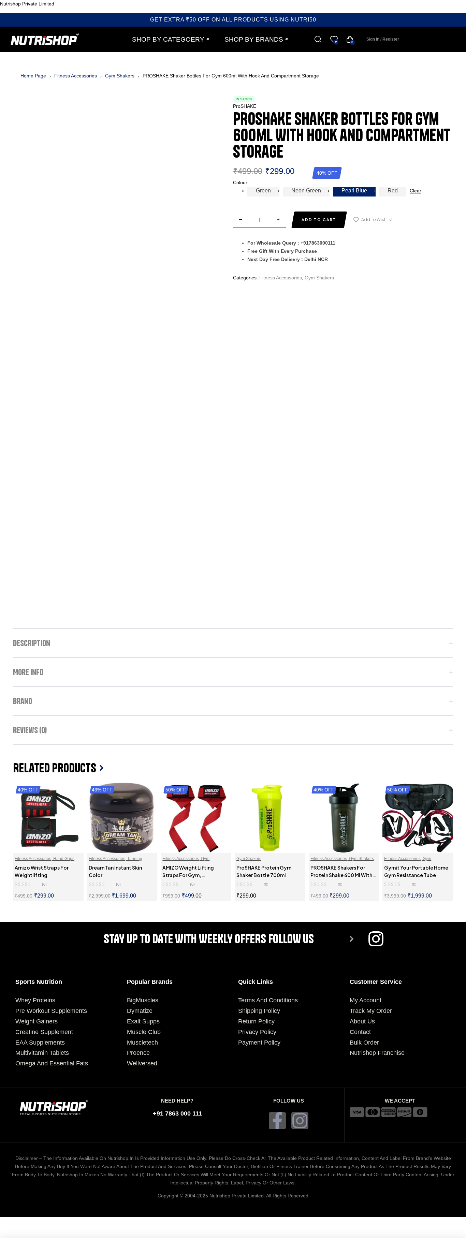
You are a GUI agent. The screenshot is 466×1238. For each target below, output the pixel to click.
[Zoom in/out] (15, 1222)
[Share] (78, 1222)
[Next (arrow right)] (46, 1233)
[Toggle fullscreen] (46, 1222)
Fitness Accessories (75, 75)
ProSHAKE (244, 106)
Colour (240, 182)
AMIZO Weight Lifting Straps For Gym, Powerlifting (188, 875)
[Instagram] (299, 1120)
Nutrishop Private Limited (27, 3)
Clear (415, 190)
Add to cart (319, 219)
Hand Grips (63, 858)
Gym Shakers (119, 75)
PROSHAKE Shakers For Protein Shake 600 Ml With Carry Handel (341, 875)
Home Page (33, 75)
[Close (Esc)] (109, 1222)
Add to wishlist (377, 219)
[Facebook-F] (277, 1120)
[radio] (263, 191)
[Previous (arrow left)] (15, 1233)
